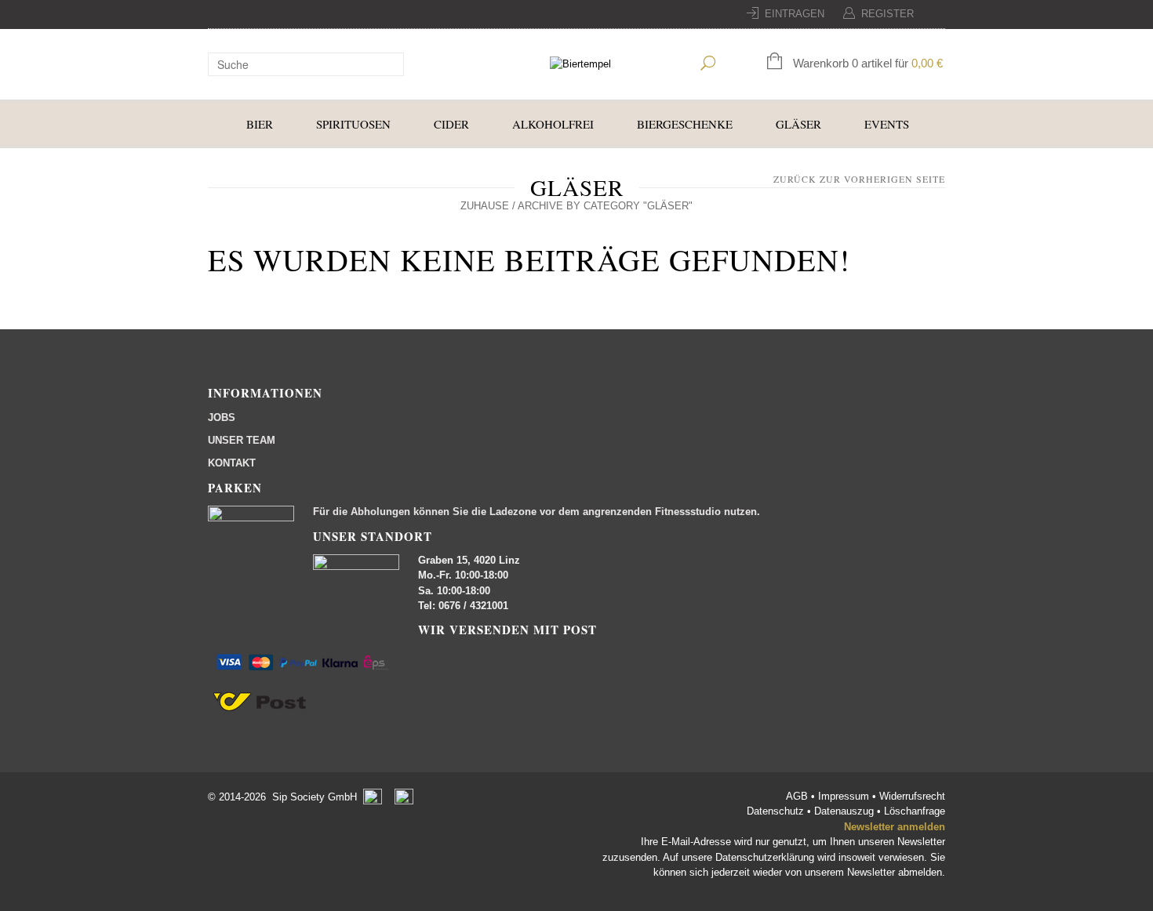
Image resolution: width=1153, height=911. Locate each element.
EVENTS (886, 124)
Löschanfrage (914, 811)
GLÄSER (798, 124)
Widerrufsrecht (912, 796)
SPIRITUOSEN (353, 124)
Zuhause (484, 206)
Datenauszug (844, 811)
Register (887, 14)
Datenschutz (777, 811)
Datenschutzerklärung (764, 857)
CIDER (451, 124)
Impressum (845, 796)
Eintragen (794, 14)
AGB (798, 796)
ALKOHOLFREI (553, 124)
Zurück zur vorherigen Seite (859, 178)
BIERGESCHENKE (685, 124)
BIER (259, 124)
